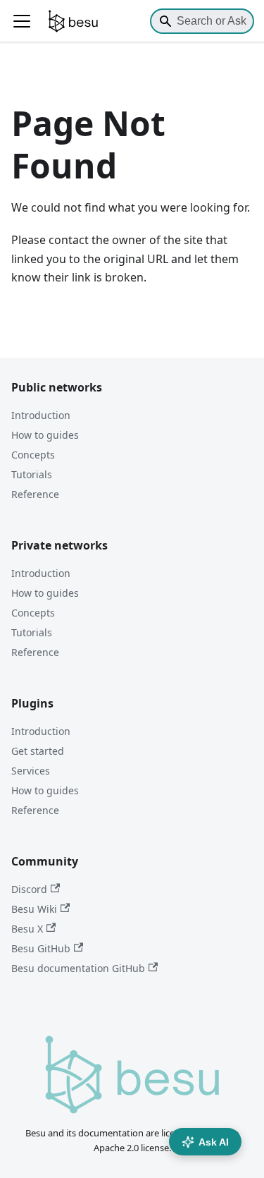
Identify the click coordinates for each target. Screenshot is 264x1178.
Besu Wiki (34, 909)
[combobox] (202, 21)
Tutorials (31, 474)
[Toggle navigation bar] (21, 21)
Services (30, 770)
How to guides (45, 435)
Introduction (40, 415)
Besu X (27, 928)
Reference (35, 494)
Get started (37, 751)
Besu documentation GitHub (78, 968)
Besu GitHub (40, 948)
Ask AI (214, 1142)
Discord (29, 889)
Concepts (33, 454)
